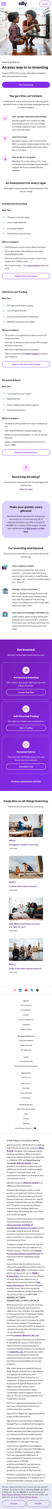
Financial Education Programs (26, 1066)
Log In (45, 4)
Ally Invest (32, 528)
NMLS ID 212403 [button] (30, 1182)
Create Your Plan (26, 692)
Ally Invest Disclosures (26, 1109)
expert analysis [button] (32, 353)
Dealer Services (26, 1045)
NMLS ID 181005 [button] (24, 1163)
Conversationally (26, 1061)
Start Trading (26, 728)
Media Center (26, 1029)
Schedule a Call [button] (26, 766)
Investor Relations (26, 1019)
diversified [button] (10, 254)
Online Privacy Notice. (28, 1497)
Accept (13, 1504)
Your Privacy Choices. (11, 1495)
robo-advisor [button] (33, 265)
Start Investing (26, 85)
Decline (38, 1504)
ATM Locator (26, 1083)
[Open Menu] (3, 4)
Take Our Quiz (26, 489)
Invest (12, 840)
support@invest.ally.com (27, 1335)
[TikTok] (37, 990)
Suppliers (26, 1024)
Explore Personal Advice (26, 452)
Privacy (26, 1118)
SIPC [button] (23, 1270)
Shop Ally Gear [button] (26, 1093)
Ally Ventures (26, 1050)
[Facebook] (32, 990)
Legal (26, 1114)
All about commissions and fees (26, 781)
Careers (26, 1015)
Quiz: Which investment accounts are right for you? (24, 925)
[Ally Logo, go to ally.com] (23, 4)
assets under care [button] (33, 430)
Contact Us (26, 1077)
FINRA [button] (17, 1270)
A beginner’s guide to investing (23, 844)
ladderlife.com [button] (16, 1351)
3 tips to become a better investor (25, 968)
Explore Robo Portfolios (26, 276)
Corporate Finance (26, 1040)
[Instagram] (15, 990)
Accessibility (26, 1098)
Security (26, 1123)
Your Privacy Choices (23, 1128)
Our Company (26, 1005)
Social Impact (26, 1010)
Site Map (26, 1088)
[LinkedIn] (20, 990)
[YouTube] (26, 990)
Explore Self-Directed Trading (26, 364)
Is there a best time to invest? (23, 886)
